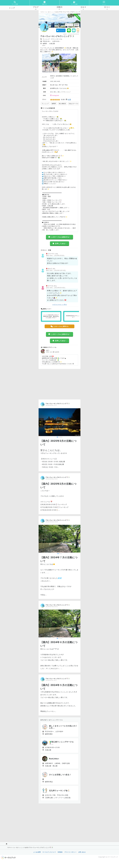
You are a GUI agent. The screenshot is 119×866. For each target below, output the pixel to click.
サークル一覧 (46, 12)
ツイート (62, 30)
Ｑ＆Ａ (83, 7)
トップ (12, 8)
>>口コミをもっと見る (59, 304)
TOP (41, 12)
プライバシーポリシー (70, 852)
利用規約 (60, 852)
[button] (59, 553)
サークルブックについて (49, 852)
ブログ (36, 7)
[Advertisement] (59, 384)
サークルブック (113, 857)
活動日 (59, 7)
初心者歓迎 (62, 103)
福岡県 (57, 12)
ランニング (52, 12)
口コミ (107, 7)
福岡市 (43, 45)
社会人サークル (74, 103)
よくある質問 (37, 852)
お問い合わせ (82, 852)
